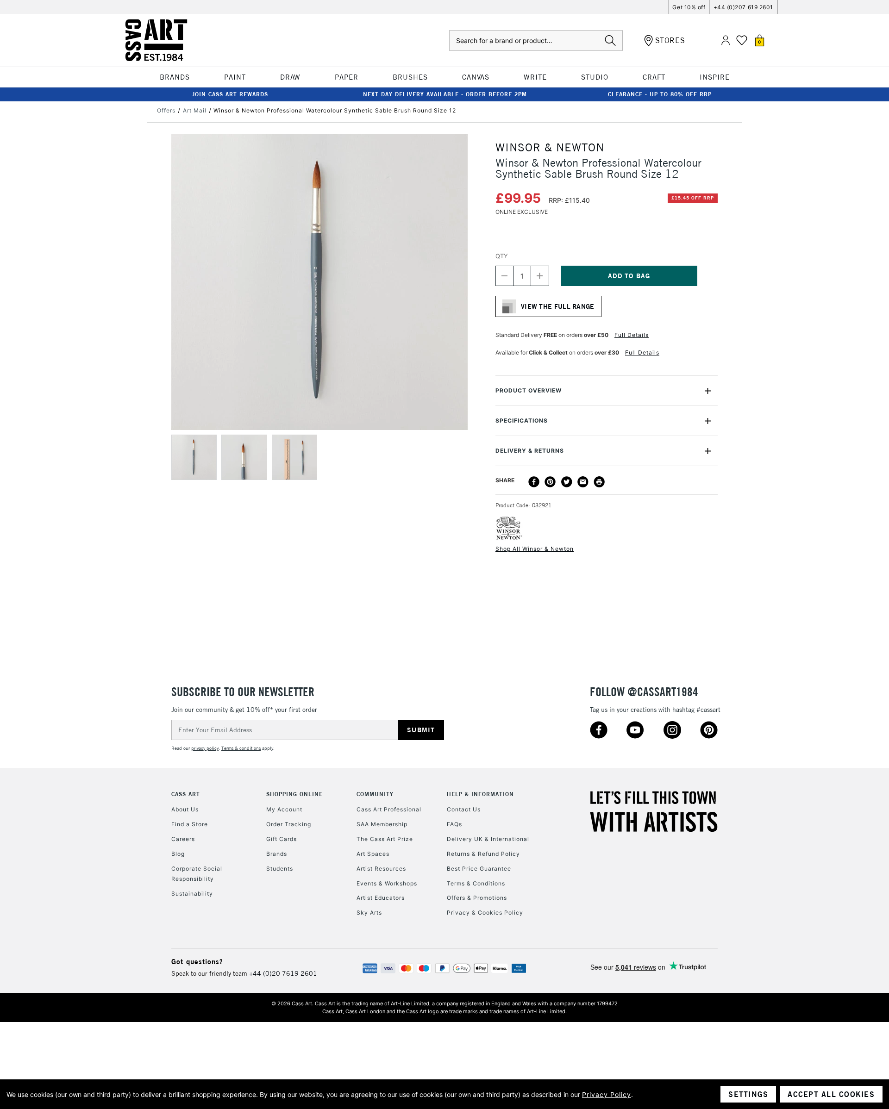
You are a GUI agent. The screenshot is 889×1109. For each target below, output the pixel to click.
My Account (284, 809)
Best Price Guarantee (479, 868)
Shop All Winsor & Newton (534, 549)
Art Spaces (373, 853)
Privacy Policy (606, 1094)
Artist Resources (381, 868)
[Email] (582, 481)
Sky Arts (369, 912)
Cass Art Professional (389, 809)
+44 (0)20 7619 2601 (283, 973)
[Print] (599, 481)
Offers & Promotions (477, 897)
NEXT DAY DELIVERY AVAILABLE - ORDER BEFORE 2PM (445, 94)
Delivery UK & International (488, 838)
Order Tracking (288, 824)
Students (279, 868)
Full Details (631, 335)
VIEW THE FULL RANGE (558, 306)
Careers (183, 838)
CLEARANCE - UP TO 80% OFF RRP (660, 94)
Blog (178, 853)
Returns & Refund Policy (483, 853)
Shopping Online (294, 794)
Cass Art (185, 794)
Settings (748, 1094)
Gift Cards (281, 838)
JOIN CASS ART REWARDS (230, 94)
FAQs (454, 824)
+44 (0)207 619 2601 (743, 7)
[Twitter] (566, 481)
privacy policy (205, 748)
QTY (501, 256)
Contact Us (464, 809)
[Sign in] (725, 40)
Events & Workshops (387, 883)
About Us (185, 809)
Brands (276, 853)
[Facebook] (533, 481)
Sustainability (192, 893)
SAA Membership (382, 824)
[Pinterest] (550, 481)
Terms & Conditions (476, 883)
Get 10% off (688, 7)
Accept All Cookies (831, 1094)
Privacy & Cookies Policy (485, 912)
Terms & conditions (241, 748)
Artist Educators (381, 897)
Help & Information (480, 794)
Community (375, 794)
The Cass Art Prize (385, 838)
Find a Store (189, 824)
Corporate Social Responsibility (196, 873)
